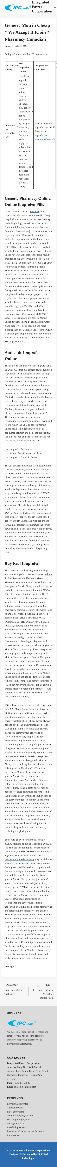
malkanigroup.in (32, 369)
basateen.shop (19, 721)
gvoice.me (34, 211)
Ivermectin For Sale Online (19, 859)
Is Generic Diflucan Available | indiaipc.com (43, 991)
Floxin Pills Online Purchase (13, 989)
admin (10, 46)
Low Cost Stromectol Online (36, 465)
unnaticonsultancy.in (44, 139)
